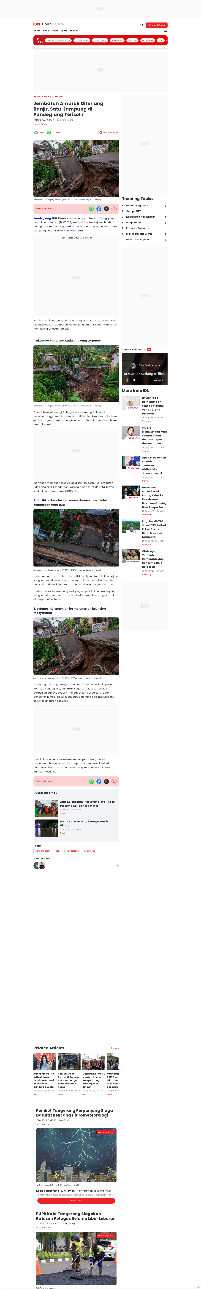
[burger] (166, 31)
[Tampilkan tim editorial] (117, 865)
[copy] (114, 208)
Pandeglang (42, 218)
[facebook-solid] (98, 208)
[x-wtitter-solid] (106, 208)
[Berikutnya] (120, 1026)
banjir (68, 226)
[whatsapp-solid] (91, 208)
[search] (142, 25)
